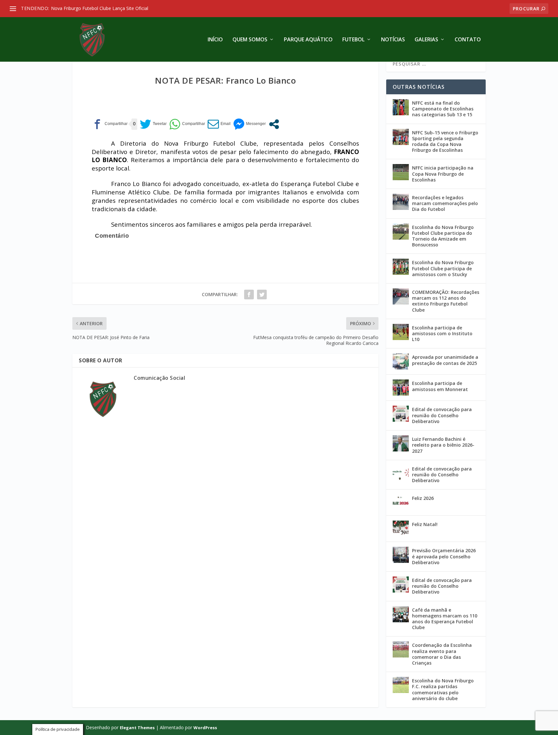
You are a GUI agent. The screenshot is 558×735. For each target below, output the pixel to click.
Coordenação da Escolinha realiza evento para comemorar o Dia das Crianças (442, 654)
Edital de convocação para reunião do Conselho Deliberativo (442, 415)
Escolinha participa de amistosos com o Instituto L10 (442, 333)
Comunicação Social (159, 377)
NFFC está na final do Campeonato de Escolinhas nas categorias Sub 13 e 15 (442, 109)
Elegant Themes (137, 727)
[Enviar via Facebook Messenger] (249, 124)
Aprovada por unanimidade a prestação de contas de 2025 (445, 360)
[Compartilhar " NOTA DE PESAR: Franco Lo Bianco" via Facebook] (249, 294)
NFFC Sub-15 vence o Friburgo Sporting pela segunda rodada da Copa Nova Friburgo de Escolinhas (445, 141)
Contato (468, 40)
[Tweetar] (153, 124)
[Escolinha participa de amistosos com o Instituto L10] (401, 332)
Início (215, 40)
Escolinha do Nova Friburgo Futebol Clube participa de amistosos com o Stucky (443, 268)
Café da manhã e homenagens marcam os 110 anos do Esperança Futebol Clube (444, 619)
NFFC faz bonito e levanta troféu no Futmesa (101, 8)
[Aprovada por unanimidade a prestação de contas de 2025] (401, 361)
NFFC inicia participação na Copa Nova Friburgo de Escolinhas (442, 173)
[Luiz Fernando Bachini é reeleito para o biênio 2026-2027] (401, 443)
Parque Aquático (308, 40)
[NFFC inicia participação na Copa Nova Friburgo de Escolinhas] (401, 172)
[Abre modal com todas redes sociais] (274, 124)
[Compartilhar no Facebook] (110, 124)
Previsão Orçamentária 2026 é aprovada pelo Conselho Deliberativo (444, 556)
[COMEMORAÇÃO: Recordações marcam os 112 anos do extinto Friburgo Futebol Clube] (401, 296)
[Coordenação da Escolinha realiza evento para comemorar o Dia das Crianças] (401, 649)
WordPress (205, 727)
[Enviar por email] (219, 124)
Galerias (426, 40)
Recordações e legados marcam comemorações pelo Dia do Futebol (445, 203)
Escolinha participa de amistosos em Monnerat (440, 386)
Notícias (393, 40)
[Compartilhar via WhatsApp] (187, 124)
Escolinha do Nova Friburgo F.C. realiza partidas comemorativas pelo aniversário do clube (443, 689)
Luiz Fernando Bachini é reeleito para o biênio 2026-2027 (443, 445)
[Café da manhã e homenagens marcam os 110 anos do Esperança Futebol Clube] (401, 614)
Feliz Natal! (425, 524)
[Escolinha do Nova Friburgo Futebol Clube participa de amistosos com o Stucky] (401, 267)
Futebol (353, 40)
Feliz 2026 (423, 498)
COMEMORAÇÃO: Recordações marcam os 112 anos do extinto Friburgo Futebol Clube (445, 301)
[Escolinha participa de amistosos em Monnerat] (401, 387)
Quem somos (249, 40)
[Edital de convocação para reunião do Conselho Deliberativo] (401, 414)
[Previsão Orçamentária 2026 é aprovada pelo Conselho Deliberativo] (401, 555)
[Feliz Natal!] (401, 529)
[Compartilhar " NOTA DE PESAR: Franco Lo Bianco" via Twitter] (261, 294)
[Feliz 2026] (401, 502)
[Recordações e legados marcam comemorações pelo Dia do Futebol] (401, 202)
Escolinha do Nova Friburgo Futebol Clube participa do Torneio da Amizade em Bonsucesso (443, 236)
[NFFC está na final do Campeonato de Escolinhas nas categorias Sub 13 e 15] (401, 107)
